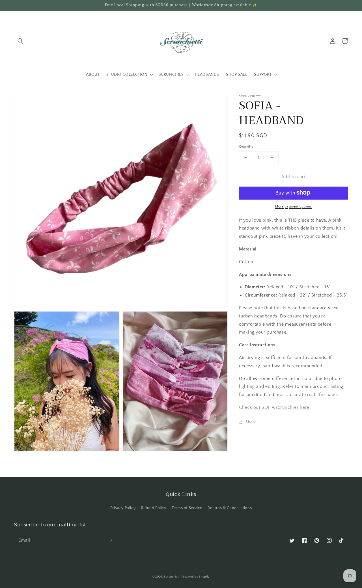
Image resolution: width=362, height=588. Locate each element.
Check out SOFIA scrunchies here (274, 407)
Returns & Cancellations (230, 508)
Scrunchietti (172, 576)
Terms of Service (187, 508)
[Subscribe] (110, 540)
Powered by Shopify (196, 576)
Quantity (246, 146)
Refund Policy (153, 508)
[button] (20, 41)
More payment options (293, 206)
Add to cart (293, 176)
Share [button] (250, 422)
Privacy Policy (122, 508)
